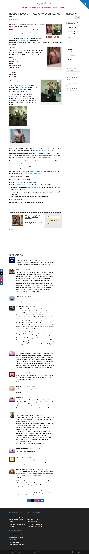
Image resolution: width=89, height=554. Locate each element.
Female (75, 27)
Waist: (71, 45)
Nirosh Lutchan (20, 386)
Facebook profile (25, 40)
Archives (62, 7)
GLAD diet (23, 87)
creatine (16, 96)
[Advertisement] (35, 240)
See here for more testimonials (44, 150)
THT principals (21, 85)
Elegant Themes (22, 552)
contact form (45, 166)
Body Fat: (70, 59)
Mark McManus (14, 19)
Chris (17, 269)
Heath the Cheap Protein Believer (25, 469)
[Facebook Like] (35, 500)
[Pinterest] (38, 500)
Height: (70, 37)
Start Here (24, 7)
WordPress (38, 552)
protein (11, 96)
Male (70, 27)
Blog (30, 7)
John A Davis (19, 306)
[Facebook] (29, 500)
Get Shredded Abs (46, 7)
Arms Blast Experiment (33, 187)
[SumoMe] (42, 500)
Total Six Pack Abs (22, 184)
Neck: (71, 41)
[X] (32, 500)
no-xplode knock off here (33, 173)
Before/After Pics (36, 7)
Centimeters (72, 31)
